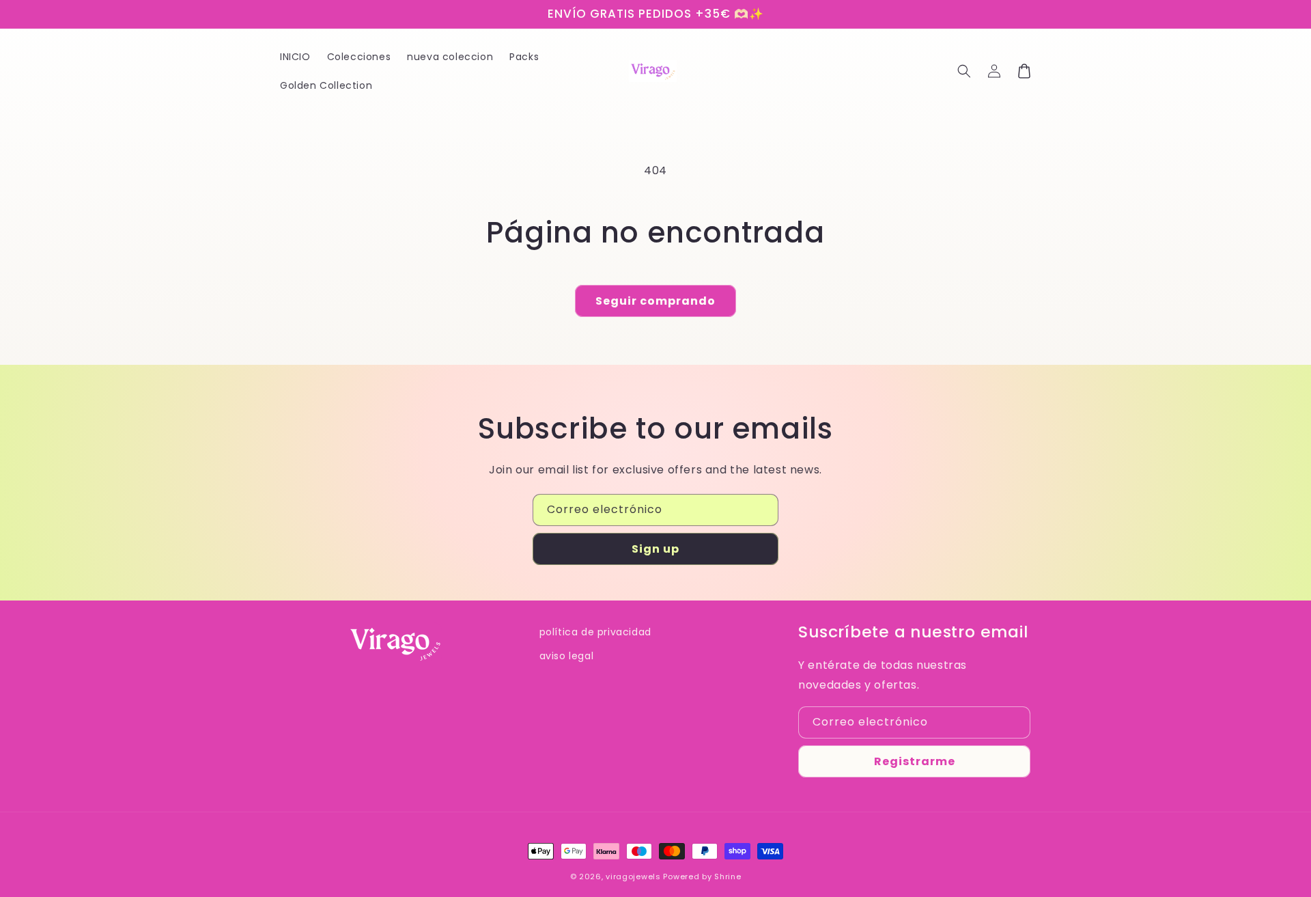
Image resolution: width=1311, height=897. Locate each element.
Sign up (655, 549)
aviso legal (566, 656)
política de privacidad (595, 632)
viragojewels (633, 876)
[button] (964, 71)
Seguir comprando (655, 301)
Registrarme (914, 761)
